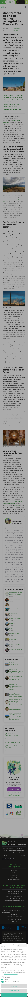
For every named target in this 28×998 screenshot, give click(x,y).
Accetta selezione (14, 990)
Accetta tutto (14, 995)
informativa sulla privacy (11, 974)
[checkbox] (5, 977)
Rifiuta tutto (14, 986)
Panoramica (23, 946)
